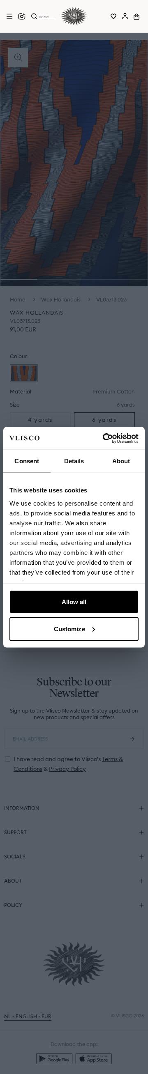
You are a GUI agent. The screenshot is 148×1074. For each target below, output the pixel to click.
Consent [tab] (26, 461)
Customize (69, 628)
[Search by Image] (21, 16)
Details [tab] (74, 461)
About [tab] (121, 461)
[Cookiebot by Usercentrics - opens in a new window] (104, 438)
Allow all (74, 601)
